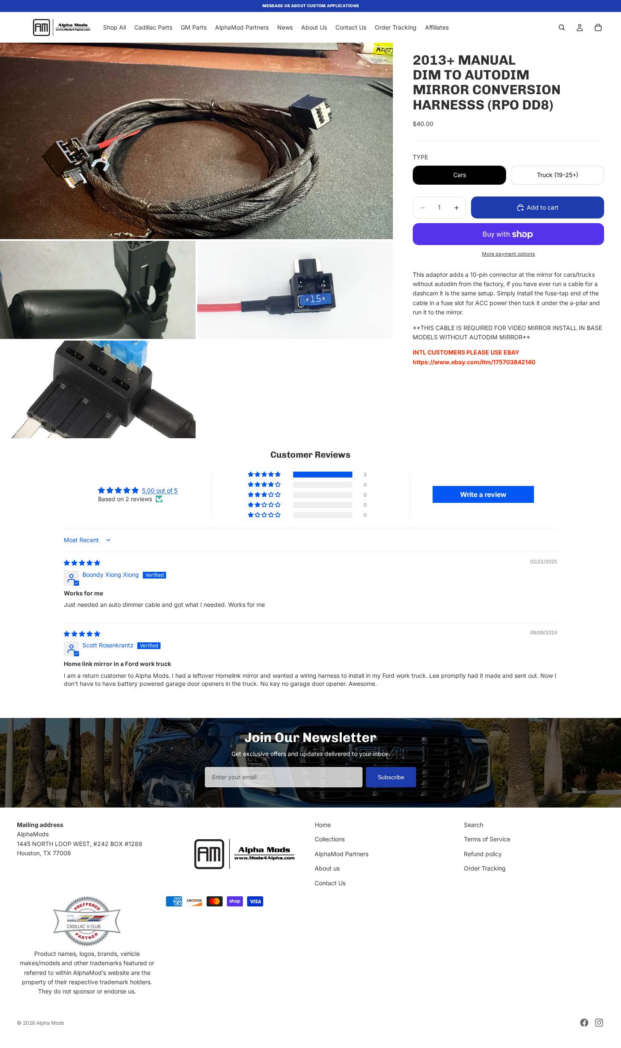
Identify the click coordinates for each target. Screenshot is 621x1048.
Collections (330, 839)
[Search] (562, 27)
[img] (82, 562)
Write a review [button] (483, 494)
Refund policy (483, 853)
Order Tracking (485, 868)
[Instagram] (599, 1023)
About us (327, 868)
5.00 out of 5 (159, 490)
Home (323, 824)
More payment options (508, 254)
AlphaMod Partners (341, 853)
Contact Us (330, 883)
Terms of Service (487, 839)
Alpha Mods (50, 1023)
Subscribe (391, 777)
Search (473, 824)
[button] (265, 475)
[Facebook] (584, 1023)
